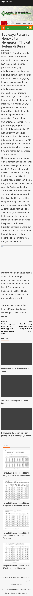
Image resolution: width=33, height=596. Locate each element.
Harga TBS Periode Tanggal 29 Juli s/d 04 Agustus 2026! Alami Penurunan (16, 535)
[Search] (27, 27)
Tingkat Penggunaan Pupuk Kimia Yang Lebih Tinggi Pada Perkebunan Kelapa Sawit (8, 327)
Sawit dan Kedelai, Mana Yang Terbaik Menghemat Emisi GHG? (25, 326)
